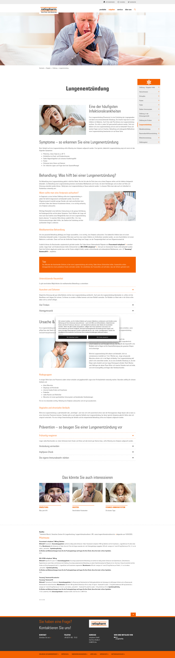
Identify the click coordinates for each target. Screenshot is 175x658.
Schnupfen (142, 96)
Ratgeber (112, 9)
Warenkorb (132, 2)
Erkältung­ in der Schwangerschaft (144, 115)
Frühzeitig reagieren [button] (48, 435)
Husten (141, 100)
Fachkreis (122, 2)
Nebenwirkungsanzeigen (79, 654)
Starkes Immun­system (145, 109)
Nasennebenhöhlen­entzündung (148, 133)
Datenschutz (104, 654)
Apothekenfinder (110, 2)
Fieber (141, 105)
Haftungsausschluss (117, 654)
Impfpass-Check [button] (46, 452)
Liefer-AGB (93, 654)
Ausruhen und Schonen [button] (49, 289)
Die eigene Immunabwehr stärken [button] (54, 457)
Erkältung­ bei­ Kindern (145, 120)
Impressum (64, 654)
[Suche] (135, 9)
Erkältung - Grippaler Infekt (147, 87)
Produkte (103, 9)
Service (120, 9)
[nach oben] (133, 614)
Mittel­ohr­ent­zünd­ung (145, 138)
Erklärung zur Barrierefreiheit (48, 654)
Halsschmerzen (143, 92)
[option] (54, 498)
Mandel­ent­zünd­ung (144, 129)
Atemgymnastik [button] (46, 310)
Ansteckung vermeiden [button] (49, 446)
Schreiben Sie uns (44, 637)
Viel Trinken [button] (44, 304)
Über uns (128, 9)
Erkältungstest (143, 142)
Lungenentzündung (145, 125)
